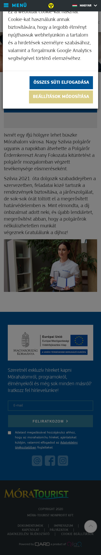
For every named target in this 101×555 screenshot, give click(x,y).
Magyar (86, 5)
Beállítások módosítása (61, 97)
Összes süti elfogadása (61, 82)
